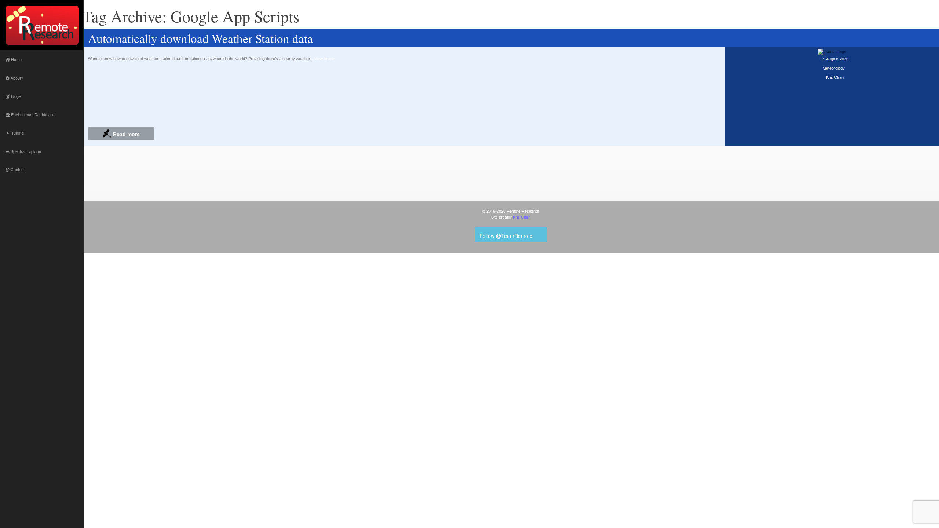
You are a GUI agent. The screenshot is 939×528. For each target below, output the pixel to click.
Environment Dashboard (32, 114)
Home (16, 59)
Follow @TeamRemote (506, 235)
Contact (17, 169)
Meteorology (834, 68)
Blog (14, 96)
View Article (324, 58)
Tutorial (16, 133)
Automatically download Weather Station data (200, 38)
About (15, 78)
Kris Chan (835, 77)
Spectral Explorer (25, 151)
